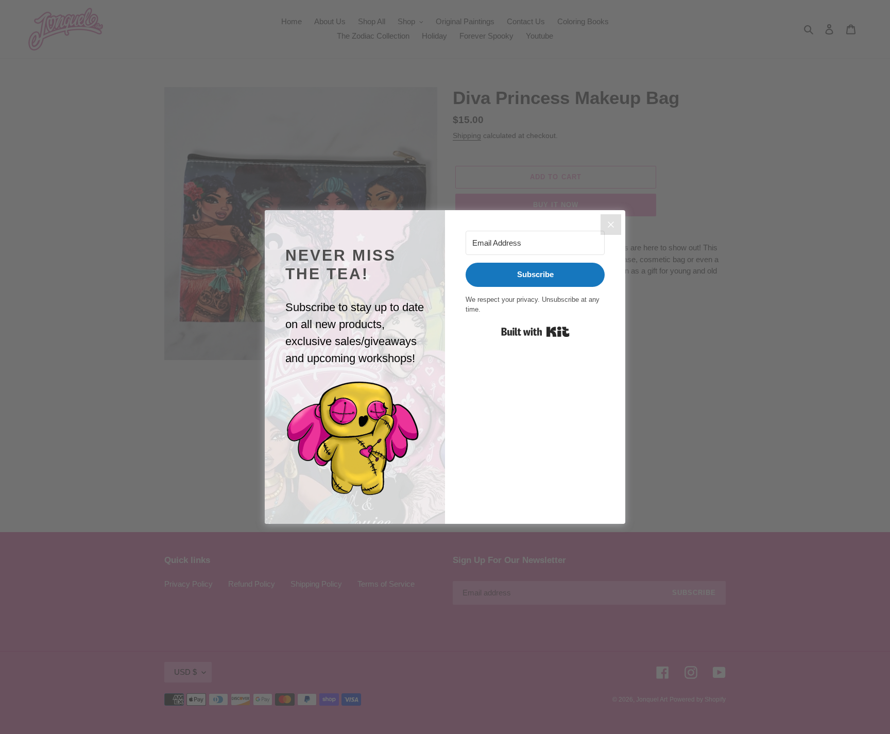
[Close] (611, 224)
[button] (354, 438)
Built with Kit (535, 331)
